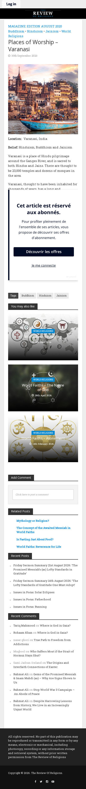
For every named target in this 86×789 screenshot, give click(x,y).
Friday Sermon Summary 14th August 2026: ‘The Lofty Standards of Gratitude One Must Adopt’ (45, 583)
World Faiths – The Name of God (43, 387)
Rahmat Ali (21, 674)
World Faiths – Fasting (43, 336)
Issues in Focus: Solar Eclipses (33, 592)
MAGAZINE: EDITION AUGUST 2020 (35, 26)
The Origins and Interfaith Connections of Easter (41, 665)
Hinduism (35, 31)
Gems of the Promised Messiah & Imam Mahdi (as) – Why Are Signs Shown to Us (44, 678)
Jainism (52, 31)
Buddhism (16, 31)
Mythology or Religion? (32, 521)
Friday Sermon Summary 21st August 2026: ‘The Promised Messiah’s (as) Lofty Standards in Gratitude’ (45, 569)
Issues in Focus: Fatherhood (32, 599)
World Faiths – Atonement (43, 438)
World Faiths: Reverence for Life (38, 547)
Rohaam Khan (22, 632)
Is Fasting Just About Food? (34, 539)
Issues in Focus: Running (30, 607)
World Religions (43, 331)
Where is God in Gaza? (55, 625)
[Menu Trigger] (4, 4)
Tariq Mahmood (24, 625)
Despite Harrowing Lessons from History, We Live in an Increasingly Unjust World (42, 705)
